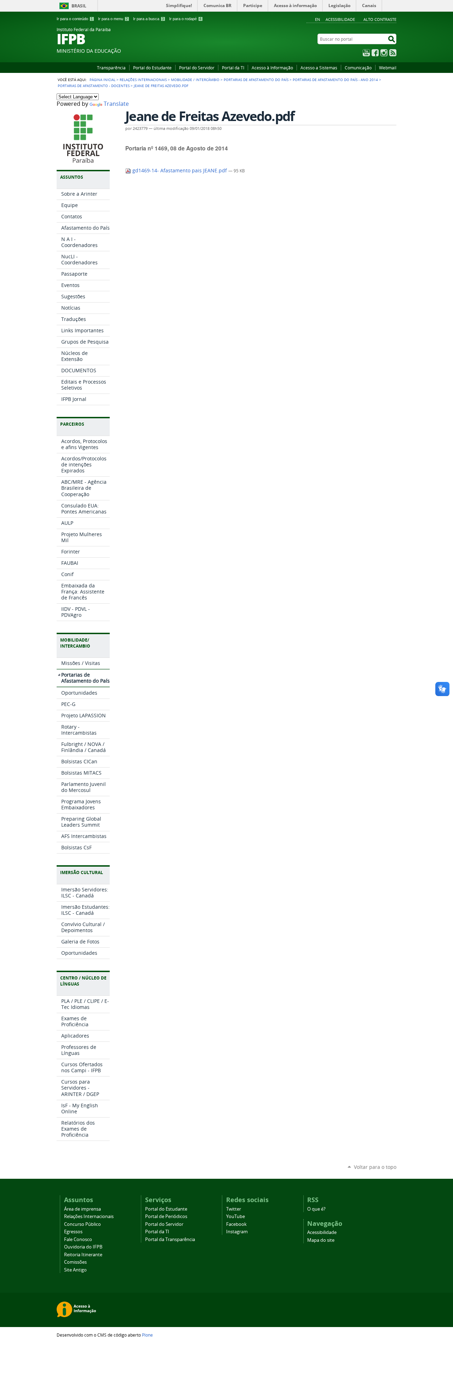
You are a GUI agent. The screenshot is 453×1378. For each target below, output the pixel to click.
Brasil (78, 6)
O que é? (316, 1209)
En (317, 19)
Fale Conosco (78, 1239)
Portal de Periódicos (166, 1216)
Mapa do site (320, 1240)
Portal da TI (233, 67)
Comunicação (358, 67)
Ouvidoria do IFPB (83, 1247)
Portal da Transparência (170, 1239)
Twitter (233, 1209)
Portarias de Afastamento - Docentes (94, 85)
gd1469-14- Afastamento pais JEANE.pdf (179, 170)
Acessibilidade (340, 19)
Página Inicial (102, 79)
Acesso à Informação (272, 67)
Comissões (75, 1262)
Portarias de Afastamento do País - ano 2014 (335, 79)
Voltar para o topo (375, 1167)
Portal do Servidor (196, 67)
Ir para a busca (148, 19)
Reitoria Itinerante (83, 1255)
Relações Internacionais (143, 79)
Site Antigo (75, 1270)
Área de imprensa (82, 1209)
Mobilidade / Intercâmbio (195, 79)
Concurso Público (82, 1224)
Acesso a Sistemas (318, 67)
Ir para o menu (113, 19)
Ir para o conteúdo (75, 19)
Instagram (384, 52)
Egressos (73, 1232)
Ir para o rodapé (185, 19)
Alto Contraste (379, 19)
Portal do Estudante (152, 67)
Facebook (375, 52)
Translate (116, 104)
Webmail (387, 67)
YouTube (366, 52)
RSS (392, 52)
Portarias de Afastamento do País (256, 79)
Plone (147, 1335)
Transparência (111, 67)
